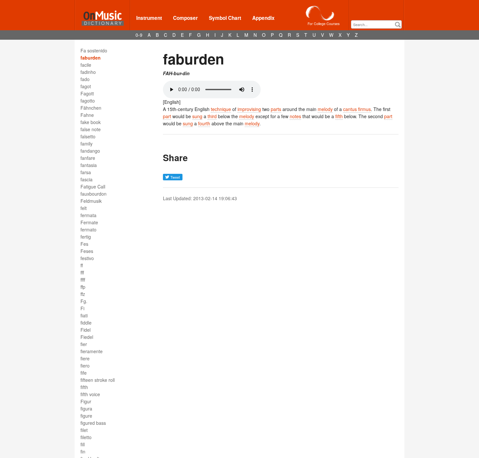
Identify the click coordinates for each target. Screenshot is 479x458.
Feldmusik (91, 201)
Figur (85, 401)
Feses (86, 251)
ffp (82, 287)
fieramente (91, 351)
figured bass (93, 423)
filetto (86, 437)
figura (86, 408)
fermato (88, 229)
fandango (90, 150)
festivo (87, 258)
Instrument (149, 17)
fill (82, 444)
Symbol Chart (225, 17)
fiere (85, 358)
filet (84, 430)
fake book (90, 122)
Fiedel (86, 337)
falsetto (87, 136)
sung (197, 116)
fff (82, 272)
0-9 (139, 35)
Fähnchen (90, 107)
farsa (85, 172)
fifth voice (90, 394)
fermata (88, 215)
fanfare (87, 158)
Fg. (83, 301)
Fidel (85, 329)
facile (85, 65)
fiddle (86, 322)
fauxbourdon (93, 193)
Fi (82, 308)
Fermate (89, 222)
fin (82, 451)
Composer (185, 17)
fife (83, 372)
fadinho (88, 72)
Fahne (87, 115)
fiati (84, 315)
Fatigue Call (92, 186)
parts (276, 109)
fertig (85, 236)
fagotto (87, 100)
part (167, 116)
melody (325, 109)
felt (83, 208)
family (86, 143)
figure (86, 415)
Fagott (87, 93)
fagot (85, 86)
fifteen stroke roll (97, 380)
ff (81, 265)
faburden (90, 57)
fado (85, 79)
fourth (204, 123)
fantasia (88, 165)
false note (90, 129)
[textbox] (378, 24)
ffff (82, 279)
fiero (85, 365)
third (212, 116)
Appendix (263, 17)
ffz (82, 294)
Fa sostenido (93, 50)
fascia (86, 179)
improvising (249, 109)
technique (221, 109)
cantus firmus (357, 109)
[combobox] (376, 24)
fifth (84, 387)
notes (295, 116)
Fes (84, 244)
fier (83, 344)
